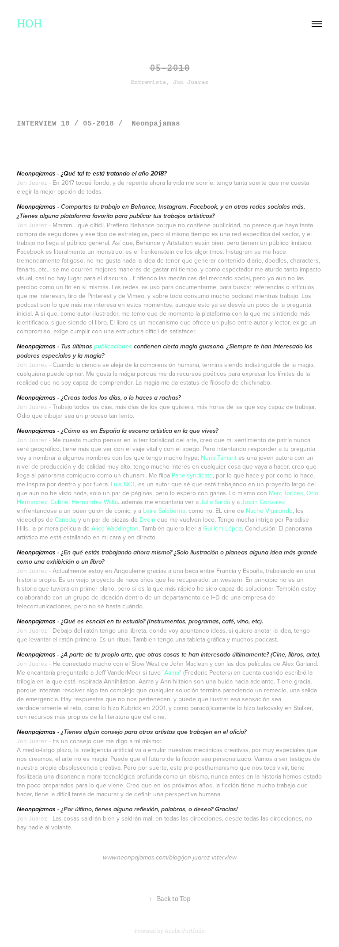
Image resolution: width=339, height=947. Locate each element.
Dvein (147, 519)
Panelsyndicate (192, 475)
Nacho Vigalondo (269, 510)
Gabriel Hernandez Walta (84, 501)
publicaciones (113, 347)
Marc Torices (286, 493)
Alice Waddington (115, 528)
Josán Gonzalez (263, 501)
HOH (29, 24)
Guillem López (222, 528)
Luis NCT (123, 484)
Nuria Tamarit (219, 457)
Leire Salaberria (164, 510)
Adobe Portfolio (185, 931)
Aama (171, 672)
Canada (65, 519)
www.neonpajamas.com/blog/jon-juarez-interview (170, 857)
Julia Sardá (215, 501)
